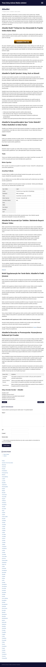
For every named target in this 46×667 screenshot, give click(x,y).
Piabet (3, 460)
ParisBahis (4, 654)
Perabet (3, 468)
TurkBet (3, 526)
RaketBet (4, 626)
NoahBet (4, 482)
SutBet (3, 566)
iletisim (5, 456)
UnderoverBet (5, 516)
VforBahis (4, 502)
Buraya (35, 327)
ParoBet (3, 650)
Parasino (4, 656)
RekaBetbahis (5, 618)
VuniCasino (4, 494)
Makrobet (4, 464)
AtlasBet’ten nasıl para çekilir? (8, 399)
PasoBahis (4, 646)
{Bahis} (4, 269)
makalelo (12, 11)
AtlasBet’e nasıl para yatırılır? (8, 397)
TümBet (3, 522)
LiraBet (3, 478)
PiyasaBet (4, 640)
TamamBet (4, 556)
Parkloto (3, 652)
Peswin (3, 644)
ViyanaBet (4, 496)
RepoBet (3, 612)
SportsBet (4, 572)
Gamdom (4, 466)
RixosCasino (4, 608)
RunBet (3, 596)
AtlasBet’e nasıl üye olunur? (8, 394)
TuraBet (3, 528)
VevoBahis (4, 504)
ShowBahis (4, 586)
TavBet (3, 550)
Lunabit (3, 480)
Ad (3, 429)
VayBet (3, 514)
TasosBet (4, 554)
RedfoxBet (4, 622)
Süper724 (4, 564)
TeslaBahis (4, 548)
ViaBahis (4, 500)
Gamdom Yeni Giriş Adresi (7, 462)
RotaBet (3, 602)
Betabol (3, 474)
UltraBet (3, 518)
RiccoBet (4, 610)
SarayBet (4, 590)
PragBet (3, 634)
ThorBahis (4, 546)
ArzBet (4, 402)
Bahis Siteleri (17, 11)
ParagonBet (4, 658)
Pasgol (3, 648)
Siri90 (3, 580)
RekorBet (4, 616)
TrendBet (4, 536)
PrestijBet (4, 632)
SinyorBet (4, 588)
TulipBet (3, 530)
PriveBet (3, 630)
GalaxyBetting (5, 476)
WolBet (3, 488)
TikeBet (3, 544)
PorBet (3, 636)
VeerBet (3, 512)
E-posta (4, 433)
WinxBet (3, 492)
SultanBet (4, 568)
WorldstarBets (5, 486)
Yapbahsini (4, 484)
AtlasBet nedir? (5, 392)
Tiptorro (3, 538)
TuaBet (3, 532)
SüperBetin (4, 562)
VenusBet (4, 508)
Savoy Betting (5, 598)
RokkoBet (4, 606)
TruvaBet (4, 534)
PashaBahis (4, 470)
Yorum (3, 412)
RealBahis (4, 624)
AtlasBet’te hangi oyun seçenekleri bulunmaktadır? (13, 396)
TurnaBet (4, 524)
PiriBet (3, 642)
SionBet (3, 582)
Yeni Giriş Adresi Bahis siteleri (14, 3)
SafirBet (3, 594)
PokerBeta (4, 638)
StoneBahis (4, 570)
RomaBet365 (4, 604)
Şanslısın (4, 558)
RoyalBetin (4, 600)
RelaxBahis (4, 614)
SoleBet (3, 576)
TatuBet (3, 552)
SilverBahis (4, 584)
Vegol (3, 510)
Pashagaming (5, 472)
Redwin (3, 620)
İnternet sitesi (5, 437)
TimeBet (3, 542)
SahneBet (4, 592)
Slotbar (3, 578)
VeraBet (3, 506)
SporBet (3, 574)
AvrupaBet (40, 402)
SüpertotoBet (4, 560)
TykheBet (4, 520)
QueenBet (4, 628)
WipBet (3, 490)
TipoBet (3, 540)
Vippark (3, 498)
